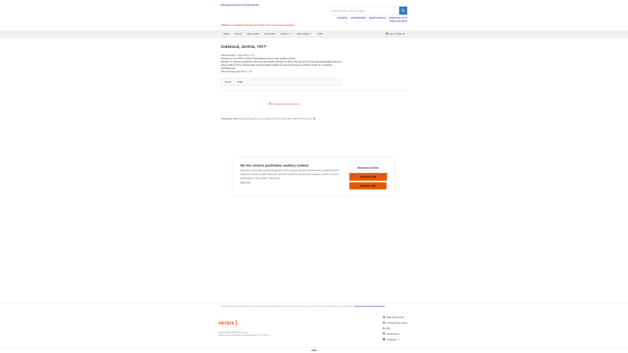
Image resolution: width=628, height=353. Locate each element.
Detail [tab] (228, 81)
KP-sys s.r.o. (243, 332)
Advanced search (398, 20)
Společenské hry (377, 17)
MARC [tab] (240, 81)
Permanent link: (229, 118)
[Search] (403, 11)
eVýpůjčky (342, 17)
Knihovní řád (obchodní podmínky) (369, 306)
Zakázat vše (368, 177)
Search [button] (238, 33)
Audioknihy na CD (398, 17)
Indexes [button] (285, 33)
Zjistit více (245, 182)
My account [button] (253, 33)
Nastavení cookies (368, 167)
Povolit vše (368, 186)
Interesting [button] (303, 33)
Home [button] (226, 33)
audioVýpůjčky (358, 17)
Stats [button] (320, 33)
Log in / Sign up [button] (397, 33)
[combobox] (364, 11)
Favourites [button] (269, 33)
